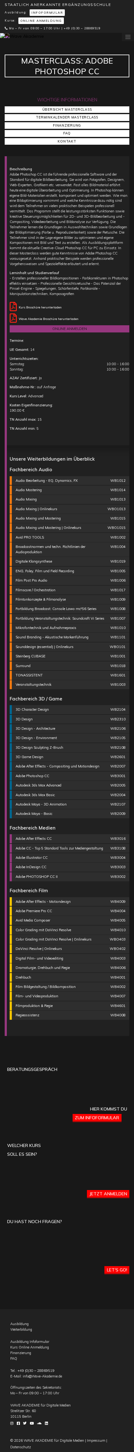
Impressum (96, 1440)
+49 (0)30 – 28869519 (82, 28)
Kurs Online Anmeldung (29, 1347)
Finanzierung (67, 125)
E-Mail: (36, 1376)
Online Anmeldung (41, 20)
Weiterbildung (21, 1329)
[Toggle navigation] (128, 37)
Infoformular (47, 12)
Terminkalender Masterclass (67, 117)
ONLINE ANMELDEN (69, 329)
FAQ (67, 133)
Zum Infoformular (97, 1117)
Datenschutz (20, 1447)
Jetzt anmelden (108, 1194)
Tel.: (32, 1370)
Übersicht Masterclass (67, 109)
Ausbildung (19, 1324)
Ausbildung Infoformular (29, 1341)
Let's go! (117, 1270)
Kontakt (67, 141)
